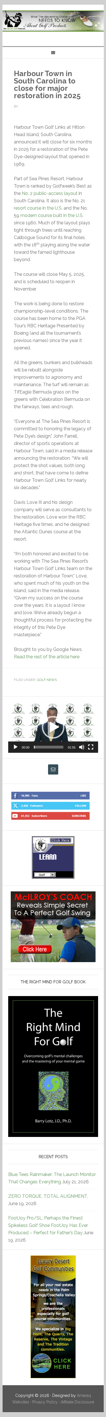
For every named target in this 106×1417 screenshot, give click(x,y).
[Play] (15, 747)
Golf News (47, 680)
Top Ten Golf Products (53, 23)
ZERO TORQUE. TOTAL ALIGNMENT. (48, 1196)
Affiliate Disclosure (77, 1402)
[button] (53, 727)
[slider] (48, 747)
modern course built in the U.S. (51, 215)
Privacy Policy (45, 1402)
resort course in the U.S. (38, 208)
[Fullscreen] (91, 747)
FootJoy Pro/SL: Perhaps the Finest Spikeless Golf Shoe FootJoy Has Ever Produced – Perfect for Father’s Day (48, 1225)
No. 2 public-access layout (49, 193)
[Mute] (82, 747)
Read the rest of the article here (46, 656)
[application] (53, 727)
